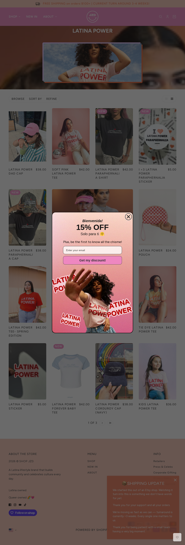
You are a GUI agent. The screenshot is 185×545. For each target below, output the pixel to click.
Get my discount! (92, 260)
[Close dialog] (128, 216)
